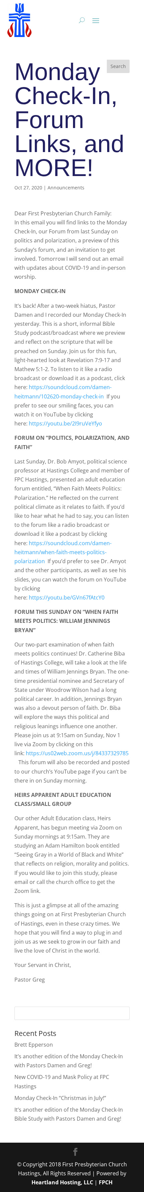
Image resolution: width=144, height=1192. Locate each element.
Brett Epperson (33, 1044)
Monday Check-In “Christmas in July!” (60, 1098)
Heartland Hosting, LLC (62, 1182)
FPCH (106, 1182)
